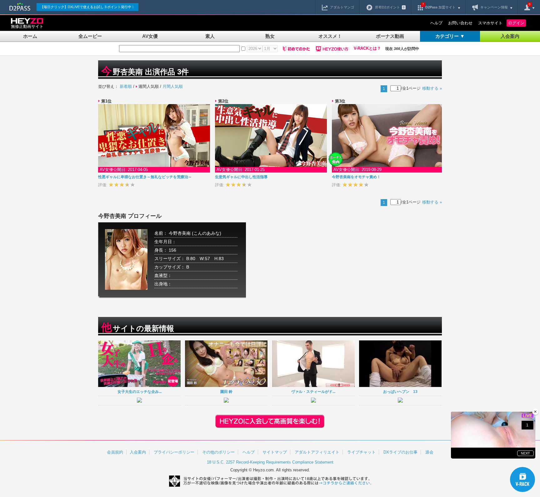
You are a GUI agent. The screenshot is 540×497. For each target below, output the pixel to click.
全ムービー (90, 36)
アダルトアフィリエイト (317, 452)
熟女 (270, 36)
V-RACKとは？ (367, 48)
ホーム (30, 36)
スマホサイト (490, 23)
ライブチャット (361, 452)
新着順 (126, 86)
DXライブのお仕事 (400, 452)
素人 (210, 36)
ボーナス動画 (390, 36)
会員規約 (115, 452)
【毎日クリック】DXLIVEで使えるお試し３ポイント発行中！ (87, 7)
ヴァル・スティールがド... (313, 391)
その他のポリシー (218, 452)
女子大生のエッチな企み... (140, 391)
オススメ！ (330, 36)
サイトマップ (274, 452)
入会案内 (510, 36)
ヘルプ (436, 23)
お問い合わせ (460, 23)
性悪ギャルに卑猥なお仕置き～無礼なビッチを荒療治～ (145, 177)
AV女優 (150, 36)
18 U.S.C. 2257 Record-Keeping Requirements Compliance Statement (270, 462)
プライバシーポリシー (174, 452)
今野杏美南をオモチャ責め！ (356, 177)
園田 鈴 (226, 391)
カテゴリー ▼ (450, 36)
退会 (429, 452)
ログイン (516, 23)
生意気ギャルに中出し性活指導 (241, 177)
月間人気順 (172, 86)
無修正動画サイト (27, 26)
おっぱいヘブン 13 (400, 391)
